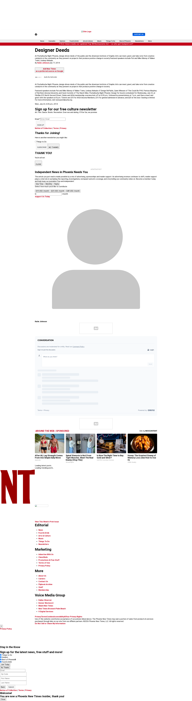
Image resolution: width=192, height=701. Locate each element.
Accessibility (58, 617)
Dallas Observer (45, 600)
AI (65, 617)
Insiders (5, 657)
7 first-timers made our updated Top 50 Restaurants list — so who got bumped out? (96, 44)
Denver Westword (45, 603)
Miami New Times (45, 606)
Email (37, 119)
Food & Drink (74, 41)
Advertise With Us (45, 554)
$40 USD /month (73, 191)
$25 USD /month (57, 191)
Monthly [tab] (49, 184)
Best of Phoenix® (9, 660)
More (150, 41)
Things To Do (110, 41)
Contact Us (43, 581)
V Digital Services (45, 611)
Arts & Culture (88, 41)
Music (99, 41)
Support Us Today (42, 197)
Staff (40, 587)
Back (3, 687)
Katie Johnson (43, 63)
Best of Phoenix (125, 41)
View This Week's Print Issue (47, 522)
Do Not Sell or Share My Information (50, 623)
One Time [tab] (39, 184)
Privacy (63, 128)
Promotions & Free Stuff (48, 560)
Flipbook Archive (45, 584)
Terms (56, 128)
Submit (11, 687)
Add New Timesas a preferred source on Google (49, 70)
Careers (41, 579)
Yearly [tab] (56, 184)
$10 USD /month (42, 191)
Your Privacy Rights (74, 617)
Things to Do (7, 655)
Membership (43, 590)
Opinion (62, 41)
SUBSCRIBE (42, 147)
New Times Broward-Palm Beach (52, 609)
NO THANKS (54, 147)
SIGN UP (40, 125)
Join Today (5, 665)
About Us (42, 576)
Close (3, 699)
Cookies (50, 617)
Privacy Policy (44, 566)
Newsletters (139, 41)
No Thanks (5, 668)
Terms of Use (44, 563)
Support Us (138, 34)
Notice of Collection (43, 128)
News (42, 41)
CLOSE (38, 164)
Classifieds (43, 557)
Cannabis (52, 41)
